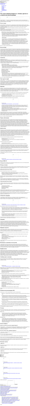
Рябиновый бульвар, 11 (3, 3)
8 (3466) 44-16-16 (4, 9)
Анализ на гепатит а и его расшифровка (7, 403)
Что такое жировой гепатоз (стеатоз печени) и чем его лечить (11, 373)
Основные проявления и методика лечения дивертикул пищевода (12, 378)
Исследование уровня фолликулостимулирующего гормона (10, 397)
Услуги (3, 6)
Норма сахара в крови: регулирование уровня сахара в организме (10, 400)
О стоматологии (4, 5)
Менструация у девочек (3, 393)
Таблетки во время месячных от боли (5, 386)
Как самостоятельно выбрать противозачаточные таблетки (8, 390)
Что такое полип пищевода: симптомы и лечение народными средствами (11, 159)
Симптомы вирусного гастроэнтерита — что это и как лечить (10, 103)
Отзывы (3, 8)
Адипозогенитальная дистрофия (4, 389)
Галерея (3, 7)
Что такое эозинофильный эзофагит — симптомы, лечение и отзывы (12, 362)
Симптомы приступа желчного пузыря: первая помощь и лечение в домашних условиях (13, 204)
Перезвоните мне (4, 10)
